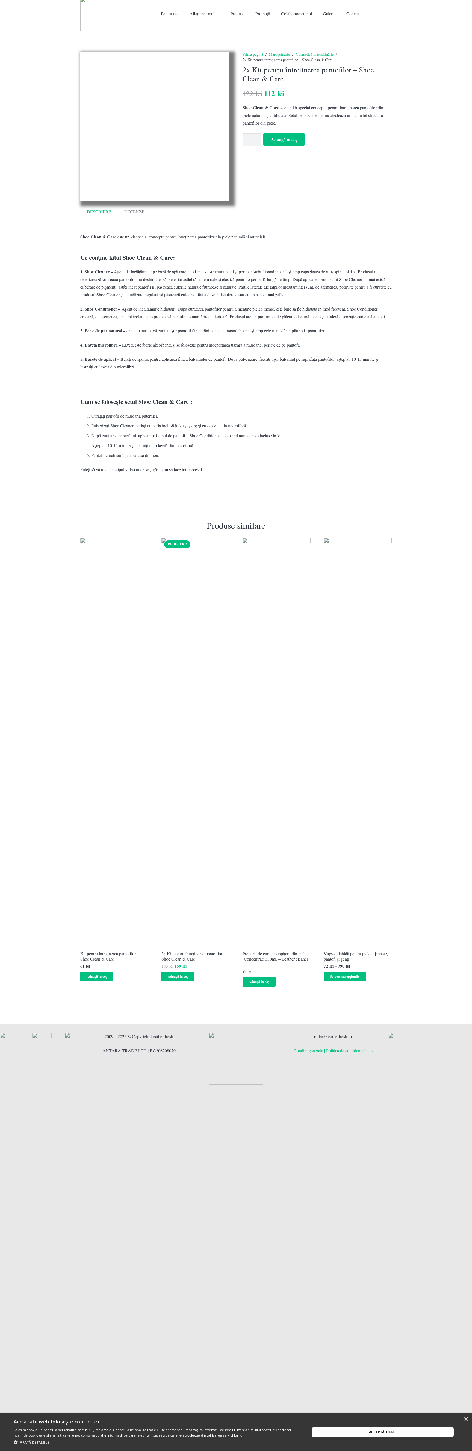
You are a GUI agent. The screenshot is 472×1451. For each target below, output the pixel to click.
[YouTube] (378, 30)
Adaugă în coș (284, 139)
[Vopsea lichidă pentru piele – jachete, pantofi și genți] (358, 742)
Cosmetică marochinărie (315, 54)
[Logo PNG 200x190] (236, 1059)
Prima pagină (253, 54)
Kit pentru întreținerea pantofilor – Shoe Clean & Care (109, 956)
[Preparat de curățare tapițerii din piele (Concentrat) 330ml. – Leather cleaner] (277, 742)
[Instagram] (369, 30)
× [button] (466, 1419)
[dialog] (236, 1432)
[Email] (387, 30)
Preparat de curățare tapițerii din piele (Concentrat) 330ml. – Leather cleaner (275, 956)
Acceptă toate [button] (382, 1432)
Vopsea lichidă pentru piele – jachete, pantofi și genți (356, 956)
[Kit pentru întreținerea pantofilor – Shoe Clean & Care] (114, 742)
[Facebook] (361, 30)
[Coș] (384, 13)
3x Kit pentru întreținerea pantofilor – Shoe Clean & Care (193, 956)
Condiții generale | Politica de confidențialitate (333, 1050)
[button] (223, 13)
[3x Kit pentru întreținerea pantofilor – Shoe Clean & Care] (195, 742)
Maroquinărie (279, 54)
